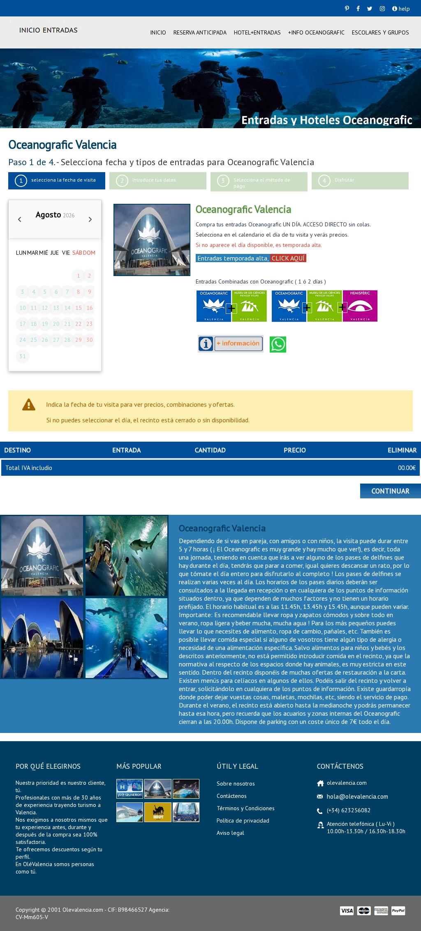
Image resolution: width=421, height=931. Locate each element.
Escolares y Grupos (380, 32)
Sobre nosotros (236, 783)
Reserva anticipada (200, 32)
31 (22, 356)
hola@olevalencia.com (357, 796)
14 (67, 307)
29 (78, 339)
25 (33, 339)
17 (22, 323)
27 (56, 339)
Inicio (158, 32)
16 (89, 307)
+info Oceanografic (316, 32)
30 (89, 339)
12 (45, 307)
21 (67, 323)
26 (45, 339)
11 (33, 307)
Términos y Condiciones (246, 808)
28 (67, 339)
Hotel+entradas (257, 32)
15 (78, 307)
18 (33, 323)
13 (56, 307)
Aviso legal (230, 833)
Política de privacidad (243, 820)
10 (22, 307)
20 (56, 323)
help (403, 8)
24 (22, 339)
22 (78, 323)
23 (89, 323)
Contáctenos (232, 796)
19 (45, 323)
